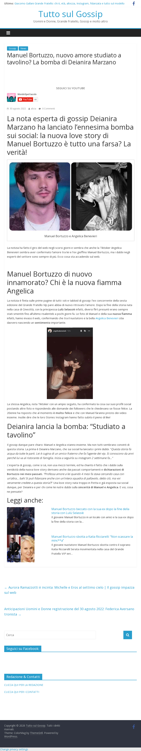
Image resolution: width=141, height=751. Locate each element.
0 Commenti (48, 108)
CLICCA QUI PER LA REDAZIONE (23, 685)
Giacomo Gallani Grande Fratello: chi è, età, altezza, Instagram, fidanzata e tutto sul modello (69, 3)
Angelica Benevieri (106, 318)
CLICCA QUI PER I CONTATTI (21, 692)
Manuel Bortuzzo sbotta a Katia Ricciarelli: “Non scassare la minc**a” (92, 538)
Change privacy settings (14, 749)
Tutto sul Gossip (70, 13)
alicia (33, 108)
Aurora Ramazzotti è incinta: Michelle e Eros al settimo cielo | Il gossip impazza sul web (69, 590)
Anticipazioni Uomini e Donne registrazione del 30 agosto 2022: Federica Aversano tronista (69, 611)
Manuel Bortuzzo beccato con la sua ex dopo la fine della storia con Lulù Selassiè (90, 511)
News (23, 48)
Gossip (12, 48)
